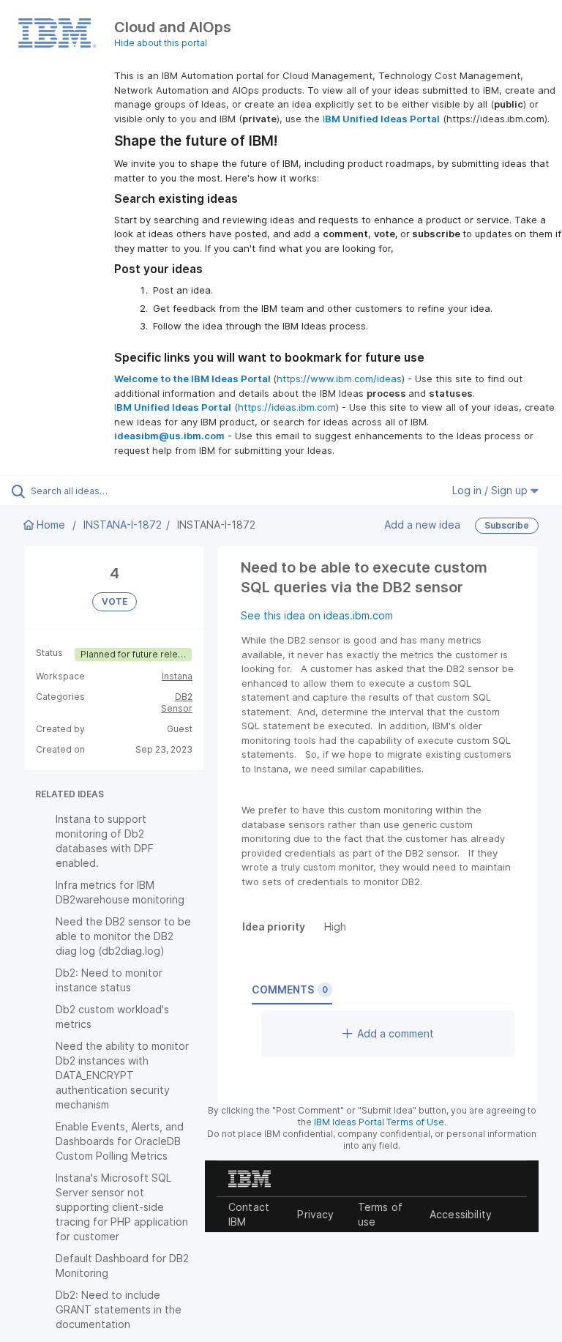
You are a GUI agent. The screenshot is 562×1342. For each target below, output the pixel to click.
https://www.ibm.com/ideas (339, 378)
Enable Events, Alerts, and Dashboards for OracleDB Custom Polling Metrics (120, 1141)
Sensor (176, 708)
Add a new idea (422, 524)
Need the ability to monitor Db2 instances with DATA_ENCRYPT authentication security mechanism (122, 1075)
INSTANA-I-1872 (122, 524)
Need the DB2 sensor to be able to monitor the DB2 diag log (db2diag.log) (123, 936)
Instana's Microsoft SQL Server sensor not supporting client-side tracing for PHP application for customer (122, 1206)
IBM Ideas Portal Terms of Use (379, 1122)
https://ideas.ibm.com (287, 407)
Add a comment (395, 1033)
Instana (177, 676)
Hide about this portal (160, 42)
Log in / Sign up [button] (491, 490)
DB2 (183, 696)
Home (51, 524)
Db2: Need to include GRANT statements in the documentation (118, 1309)
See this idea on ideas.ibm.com (317, 615)
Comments (290, 989)
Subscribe (506, 525)
